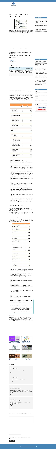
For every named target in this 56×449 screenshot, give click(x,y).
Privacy (36, 446)
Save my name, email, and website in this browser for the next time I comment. (20, 438)
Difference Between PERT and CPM (41, 19)
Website (10, 432)
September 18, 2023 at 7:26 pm (15, 400)
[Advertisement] (32, 7)
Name (10, 424)
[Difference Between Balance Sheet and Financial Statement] (14, 355)
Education (36, 94)
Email (10, 428)
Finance (36, 98)
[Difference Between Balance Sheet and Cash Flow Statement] (14, 338)
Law (36, 102)
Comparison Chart (13, 59)
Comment (11, 415)
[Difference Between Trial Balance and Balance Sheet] (26, 338)
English (36, 96)
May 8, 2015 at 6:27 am (15, 377)
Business (36, 93)
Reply (11, 372)
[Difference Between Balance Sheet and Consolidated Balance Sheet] (14, 347)
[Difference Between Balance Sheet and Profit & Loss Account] (26, 347)
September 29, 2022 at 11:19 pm (15, 388)
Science (36, 104)
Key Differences (13, 4)
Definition (12, 60)
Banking (36, 91)
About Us (33, 446)
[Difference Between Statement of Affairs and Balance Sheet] (26, 355)
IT (35, 101)
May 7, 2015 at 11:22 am (14, 368)
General (36, 99)
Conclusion (12, 63)
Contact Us (30, 446)
